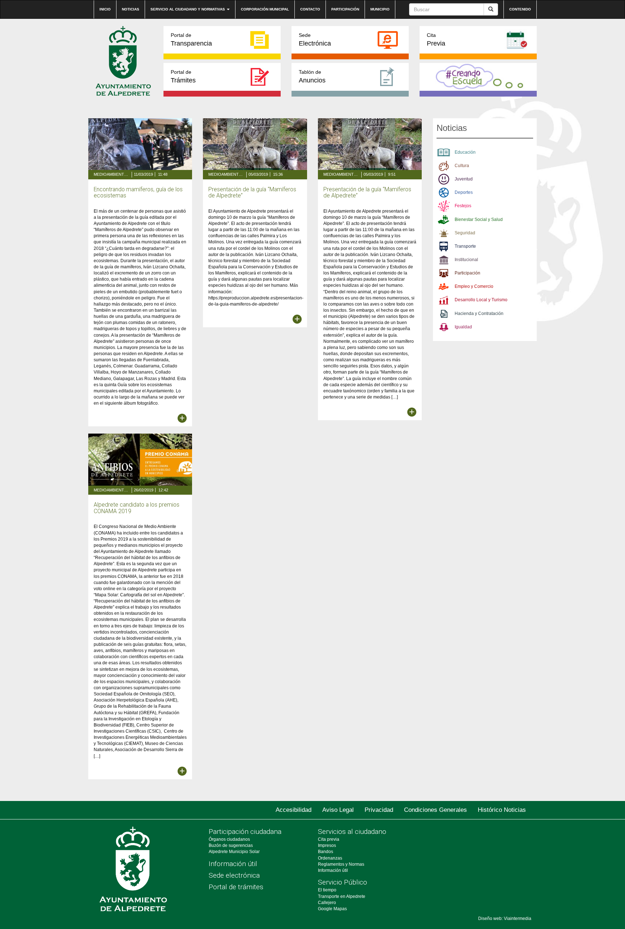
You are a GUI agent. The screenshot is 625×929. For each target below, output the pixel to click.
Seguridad (465, 232)
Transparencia (191, 39)
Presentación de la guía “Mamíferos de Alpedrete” (252, 192)
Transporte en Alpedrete (341, 896)
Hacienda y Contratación (479, 313)
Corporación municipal (265, 9)
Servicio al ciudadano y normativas (188, 9)
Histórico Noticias (502, 809)
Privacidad (379, 809)
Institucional (466, 259)
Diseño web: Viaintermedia (504, 918)
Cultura (462, 165)
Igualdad (463, 326)
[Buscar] (491, 9)
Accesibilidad (293, 809)
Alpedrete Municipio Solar (234, 851)
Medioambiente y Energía (112, 174)
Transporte (465, 246)
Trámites (183, 76)
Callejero (327, 902)
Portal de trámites (236, 887)
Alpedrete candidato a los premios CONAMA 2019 (136, 508)
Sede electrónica (234, 875)
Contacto (310, 9)
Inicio (105, 9)
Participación (345, 9)
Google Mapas (332, 908)
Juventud (464, 179)
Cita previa (328, 839)
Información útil (233, 864)
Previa (436, 39)
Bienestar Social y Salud (479, 219)
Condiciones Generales (435, 809)
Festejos (463, 205)
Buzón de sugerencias (231, 845)
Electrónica (315, 39)
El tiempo (327, 889)
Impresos (327, 845)
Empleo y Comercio (474, 286)
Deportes (464, 192)
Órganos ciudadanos (229, 839)
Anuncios (312, 76)
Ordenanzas (330, 858)
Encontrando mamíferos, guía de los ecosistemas (138, 192)
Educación (465, 152)
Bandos (325, 851)
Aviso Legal (338, 809)
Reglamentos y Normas (341, 864)
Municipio (380, 9)
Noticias (130, 9)
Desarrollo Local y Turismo (481, 299)
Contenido (520, 9)
